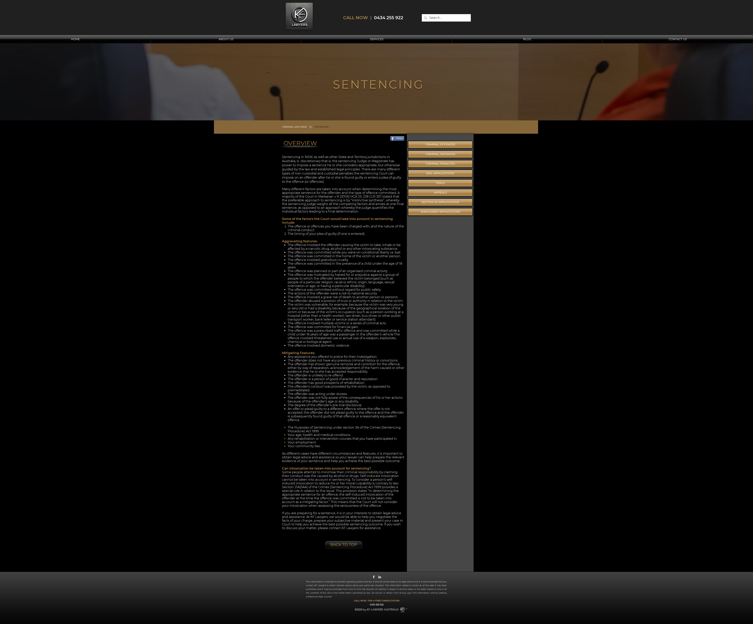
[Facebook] (374, 577)
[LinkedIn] (380, 577)
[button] (321, 127)
